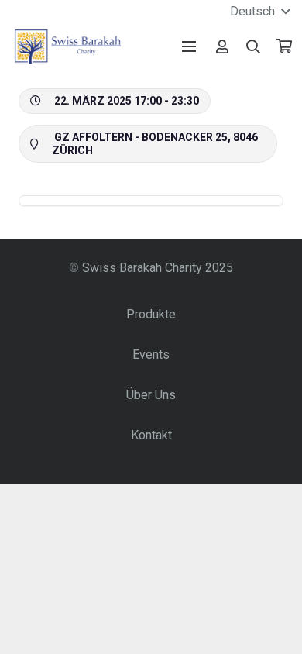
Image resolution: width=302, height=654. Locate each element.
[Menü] (189, 46)
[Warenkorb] (284, 46)
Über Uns (151, 394)
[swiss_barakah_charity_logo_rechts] (67, 46)
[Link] (222, 46)
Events (151, 354)
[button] (254, 46)
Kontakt (151, 435)
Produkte (151, 314)
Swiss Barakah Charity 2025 (157, 267)
